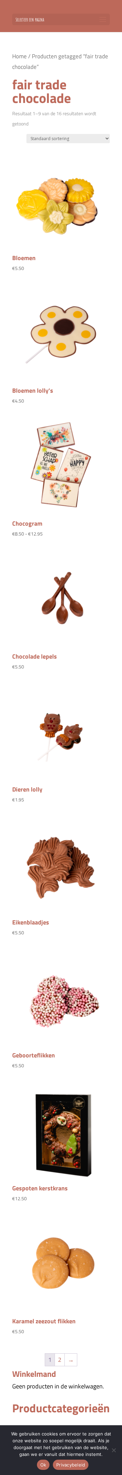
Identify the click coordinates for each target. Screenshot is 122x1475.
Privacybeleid (70, 1465)
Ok (43, 1465)
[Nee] (113, 1450)
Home (19, 56)
